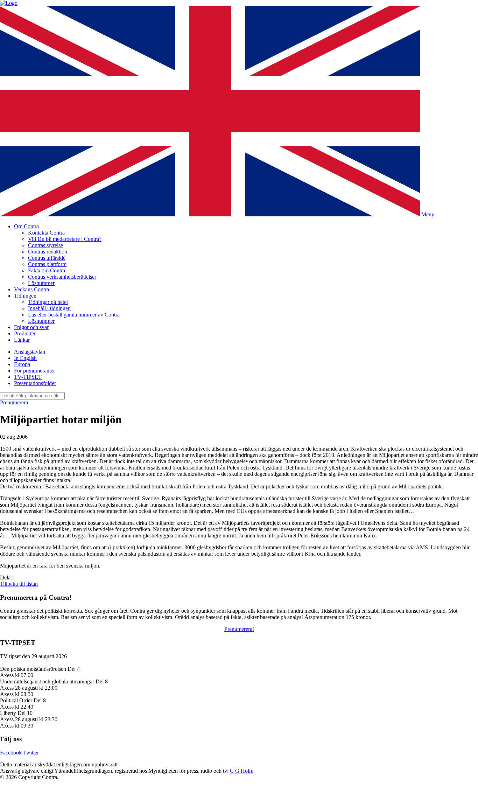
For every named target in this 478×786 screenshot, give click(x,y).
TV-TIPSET (28, 377)
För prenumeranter (34, 371)
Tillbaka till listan (19, 584)
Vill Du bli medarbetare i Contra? (64, 239)
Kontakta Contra (46, 233)
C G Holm (241, 771)
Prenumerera (14, 402)
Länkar (22, 340)
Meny (427, 214)
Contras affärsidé (46, 258)
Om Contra (26, 226)
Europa (22, 364)
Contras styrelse (45, 245)
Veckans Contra (31, 289)
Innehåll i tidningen (49, 308)
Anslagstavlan (29, 352)
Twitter (31, 753)
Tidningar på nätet (48, 302)
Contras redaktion (47, 252)
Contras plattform (47, 264)
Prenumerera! (239, 629)
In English (25, 358)
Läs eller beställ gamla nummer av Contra (74, 315)
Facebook (11, 753)
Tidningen (25, 296)
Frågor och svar (31, 327)
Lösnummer (41, 283)
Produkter (25, 333)
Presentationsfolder (35, 383)
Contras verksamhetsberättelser (62, 277)
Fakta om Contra (46, 270)
